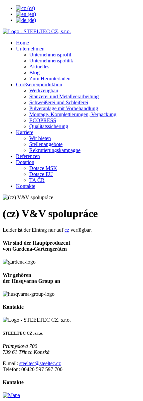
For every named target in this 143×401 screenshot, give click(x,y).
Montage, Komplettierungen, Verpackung (72, 114)
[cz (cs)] (25, 8)
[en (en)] (26, 14)
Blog (34, 72)
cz (67, 230)
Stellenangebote (46, 144)
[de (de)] (26, 20)
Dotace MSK (43, 168)
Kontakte (25, 186)
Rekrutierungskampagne (54, 150)
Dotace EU (41, 174)
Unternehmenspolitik (51, 60)
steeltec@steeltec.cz (40, 363)
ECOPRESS (42, 120)
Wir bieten (40, 138)
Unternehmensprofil (50, 54)
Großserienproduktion (39, 84)
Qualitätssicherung (48, 126)
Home (22, 42)
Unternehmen (30, 48)
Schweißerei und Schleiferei (58, 102)
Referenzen (28, 156)
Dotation (25, 162)
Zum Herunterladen (50, 78)
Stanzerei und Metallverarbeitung (64, 96)
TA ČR (37, 180)
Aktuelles (39, 66)
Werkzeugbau (43, 90)
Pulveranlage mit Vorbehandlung (63, 108)
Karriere (24, 132)
